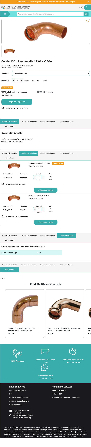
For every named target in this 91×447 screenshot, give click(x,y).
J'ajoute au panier (17, 102)
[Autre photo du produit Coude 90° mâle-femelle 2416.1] (9, 51)
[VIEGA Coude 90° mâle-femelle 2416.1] (45, 31)
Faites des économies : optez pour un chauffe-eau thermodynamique (46, 2)
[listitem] (24, 313)
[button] (2, 313)
